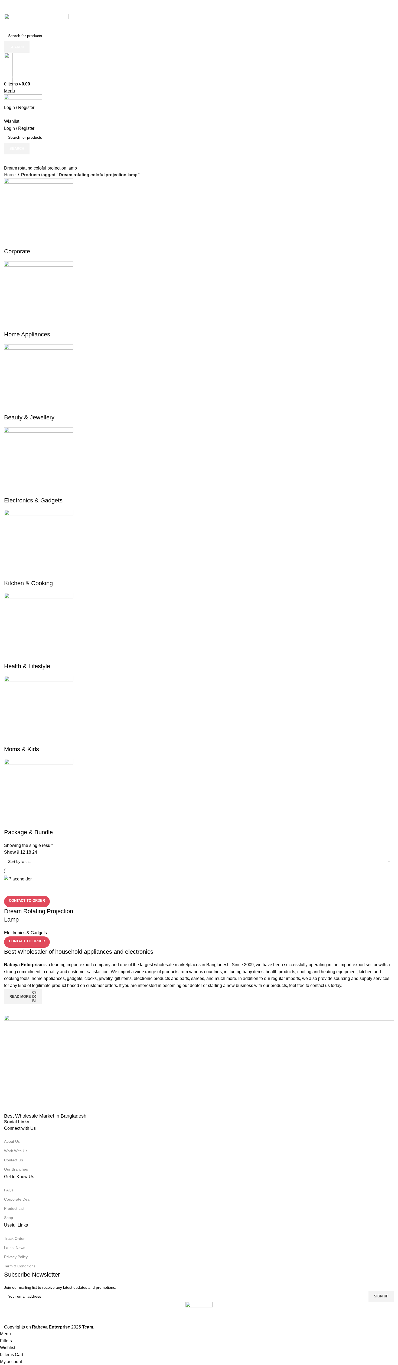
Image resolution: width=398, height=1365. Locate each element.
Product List (14, 1208)
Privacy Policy (16, 1257)
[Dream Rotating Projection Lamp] (18, 878)
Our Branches (16, 1169)
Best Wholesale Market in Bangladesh (45, 1116)
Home (10, 175)
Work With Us (15, 1151)
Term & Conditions (19, 1266)
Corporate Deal (17, 1199)
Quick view (25, 889)
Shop (8, 1217)
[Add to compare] (11, 889)
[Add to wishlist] (40, 889)
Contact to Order (27, 901)
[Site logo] (36, 21)
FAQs (9, 1190)
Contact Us (13, 1160)
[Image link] (199, 1064)
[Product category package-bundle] (199, 507)
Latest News (14, 1247)
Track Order (14, 1238)
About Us (12, 1141)
